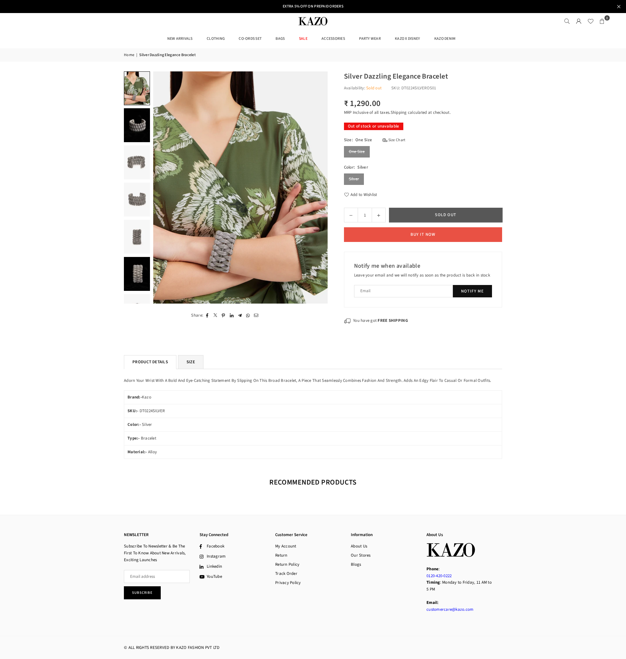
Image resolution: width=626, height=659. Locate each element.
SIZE (190, 362)
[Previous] (162, 187)
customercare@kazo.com (449, 609)
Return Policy (287, 564)
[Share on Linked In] (231, 315)
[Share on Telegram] (239, 315)
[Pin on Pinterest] (223, 315)
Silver (354, 179)
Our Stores (361, 555)
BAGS (280, 38)
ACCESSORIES (333, 38)
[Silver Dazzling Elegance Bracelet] (137, 88)
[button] (602, 21)
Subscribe (142, 592)
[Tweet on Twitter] (215, 315)
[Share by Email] (256, 315)
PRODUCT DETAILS (150, 362)
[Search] (567, 21)
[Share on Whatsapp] (248, 315)
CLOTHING (216, 38)
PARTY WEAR (370, 38)
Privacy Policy (288, 583)
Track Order (286, 574)
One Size (357, 152)
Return (281, 555)
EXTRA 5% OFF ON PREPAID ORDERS (313, 6)
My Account (285, 546)
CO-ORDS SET (250, 38)
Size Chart (396, 140)
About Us (359, 546)
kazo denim (445, 38)
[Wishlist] (590, 21)
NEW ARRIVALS (180, 38)
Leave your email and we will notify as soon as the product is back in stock (422, 275)
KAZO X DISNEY (407, 38)
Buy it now (422, 234)
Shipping (399, 112)
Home (129, 55)
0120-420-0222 (439, 576)
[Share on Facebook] (207, 315)
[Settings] (579, 21)
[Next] (318, 187)
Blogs (356, 564)
